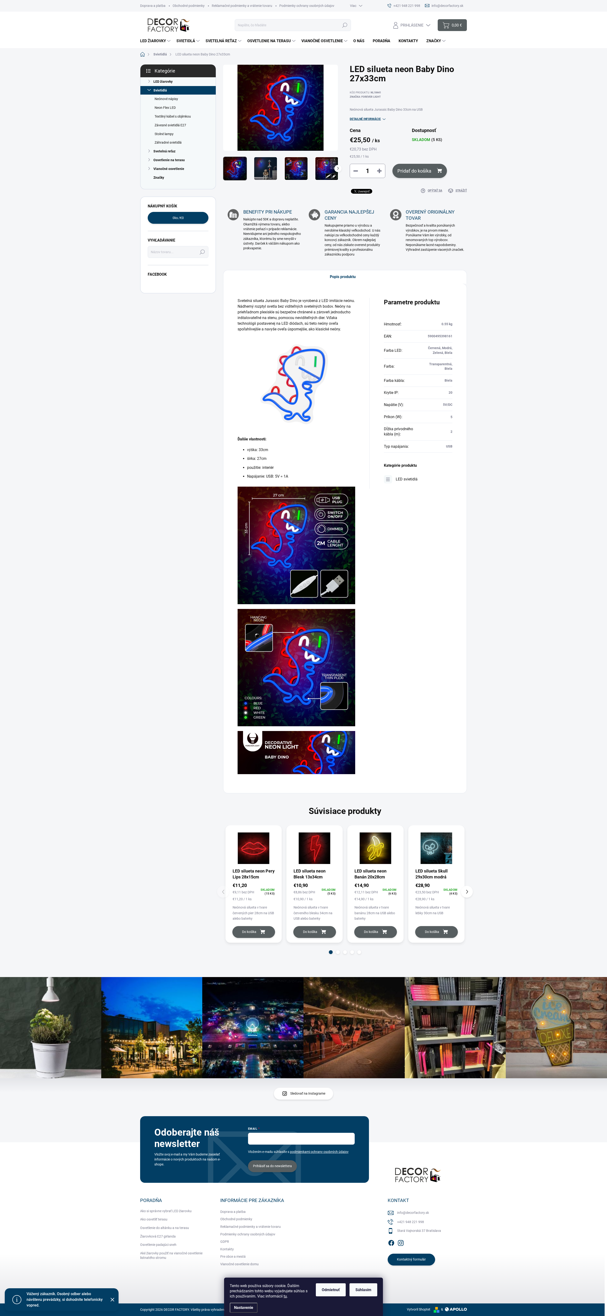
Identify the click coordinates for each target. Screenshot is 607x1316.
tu (285, 1296)
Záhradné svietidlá (168, 142)
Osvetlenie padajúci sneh (158, 1245)
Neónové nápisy (166, 99)
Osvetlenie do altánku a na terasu (164, 1228)
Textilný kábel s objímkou (173, 116)
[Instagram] (400, 1242)
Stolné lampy (164, 134)
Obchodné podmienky (189, 6)
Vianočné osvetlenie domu (239, 1264)
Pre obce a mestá (233, 1256)
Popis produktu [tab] (343, 276)
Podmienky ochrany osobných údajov (306, 6)
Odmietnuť (331, 1290)
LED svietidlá (407, 479)
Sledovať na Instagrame (307, 1093)
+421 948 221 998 (410, 1222)
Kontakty (227, 1249)
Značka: (365, 96)
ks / (178, 218)
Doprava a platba (153, 6)
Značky (158, 177)
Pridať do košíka (414, 171)
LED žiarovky (163, 81)
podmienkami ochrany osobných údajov (319, 1152)
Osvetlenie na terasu (169, 160)
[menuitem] (156, 41)
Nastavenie (243, 1307)
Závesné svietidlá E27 (170, 125)
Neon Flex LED (165, 108)
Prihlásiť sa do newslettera (272, 1166)
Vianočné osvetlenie (168, 169)
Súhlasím (363, 1290)
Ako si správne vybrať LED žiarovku (166, 1211)
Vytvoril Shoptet (418, 1309)
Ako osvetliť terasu (153, 1219)
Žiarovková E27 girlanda (158, 1236)
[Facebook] (391, 1242)
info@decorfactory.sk (413, 1213)
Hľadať (345, 25)
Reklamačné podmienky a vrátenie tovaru (242, 6)
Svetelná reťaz (164, 151)
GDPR (224, 1241)
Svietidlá (160, 90)
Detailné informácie (365, 119)
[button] (330, 952)
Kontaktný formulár (411, 1259)
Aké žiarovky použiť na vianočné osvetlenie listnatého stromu (171, 1255)
